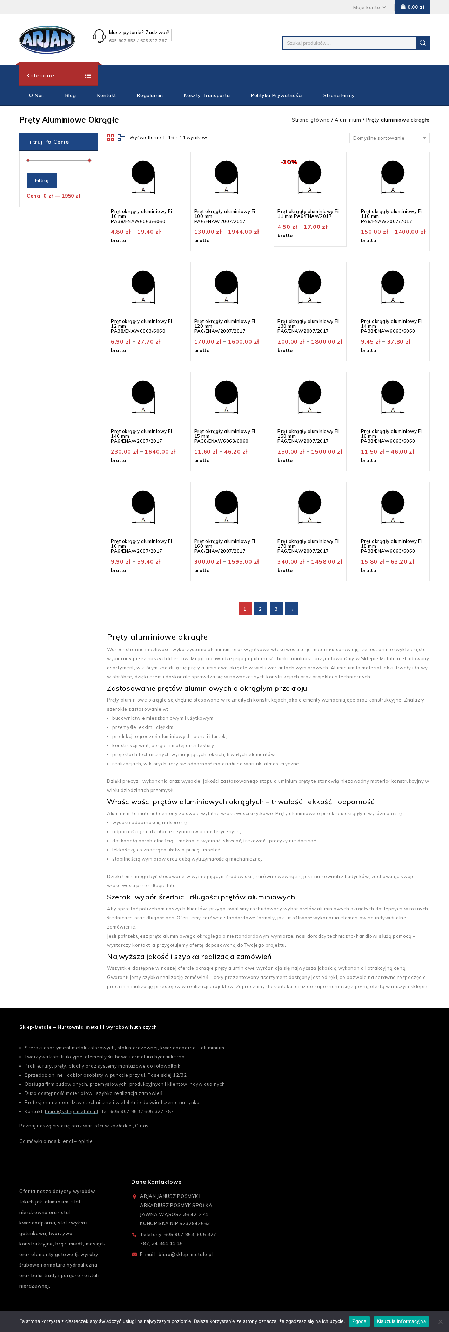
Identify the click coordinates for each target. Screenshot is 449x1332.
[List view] (121, 138)
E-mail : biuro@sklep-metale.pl (176, 1254)
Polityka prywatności (276, 95)
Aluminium (348, 120)
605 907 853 (125, 1111)
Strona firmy (339, 95)
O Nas (36, 95)
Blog (70, 95)
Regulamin (150, 95)
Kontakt (106, 95)
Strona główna (311, 120)
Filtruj (42, 180)
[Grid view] (111, 138)
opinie (85, 1141)
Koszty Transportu (207, 95)
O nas (142, 1126)
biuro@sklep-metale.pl (71, 1111)
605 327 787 (159, 1111)
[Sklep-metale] (47, 39)
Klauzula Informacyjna (401, 1321)
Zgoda (359, 1321)
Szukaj (423, 43)
